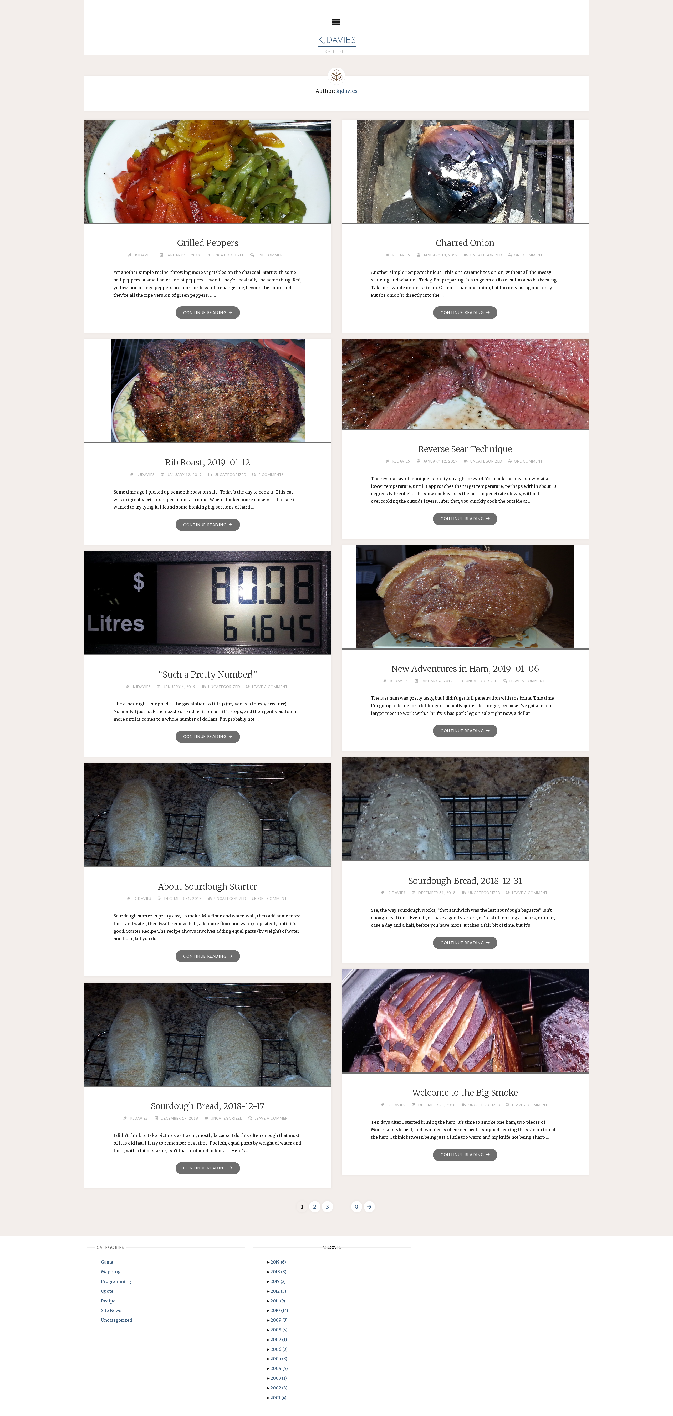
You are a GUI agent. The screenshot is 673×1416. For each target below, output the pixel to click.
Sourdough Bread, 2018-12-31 (465, 881)
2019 (278, 1262)
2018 (279, 1271)
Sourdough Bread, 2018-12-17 (207, 1106)
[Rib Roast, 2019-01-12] (208, 396)
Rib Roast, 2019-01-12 (207, 462)
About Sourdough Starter (207, 886)
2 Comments (271, 475)
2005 (279, 1358)
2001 (279, 1397)
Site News (111, 1310)
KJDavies (337, 41)
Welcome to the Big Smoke (465, 1092)
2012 (278, 1291)
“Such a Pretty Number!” (208, 674)
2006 (279, 1349)
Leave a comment (527, 681)
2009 (279, 1320)
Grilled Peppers (207, 243)
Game (107, 1262)
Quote (107, 1291)
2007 (279, 1339)
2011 (278, 1301)
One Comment (271, 255)
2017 (278, 1281)
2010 (279, 1310)
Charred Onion (465, 243)
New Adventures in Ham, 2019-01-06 (465, 669)
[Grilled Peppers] (208, 176)
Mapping (110, 1271)
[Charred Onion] (465, 176)
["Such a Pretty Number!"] (208, 604)
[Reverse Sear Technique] (465, 383)
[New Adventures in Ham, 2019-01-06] (465, 609)
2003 (279, 1378)
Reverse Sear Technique (465, 449)
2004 (279, 1368)
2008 (279, 1329)
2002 (279, 1388)
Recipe (108, 1301)
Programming (116, 1281)
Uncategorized (229, 255)
